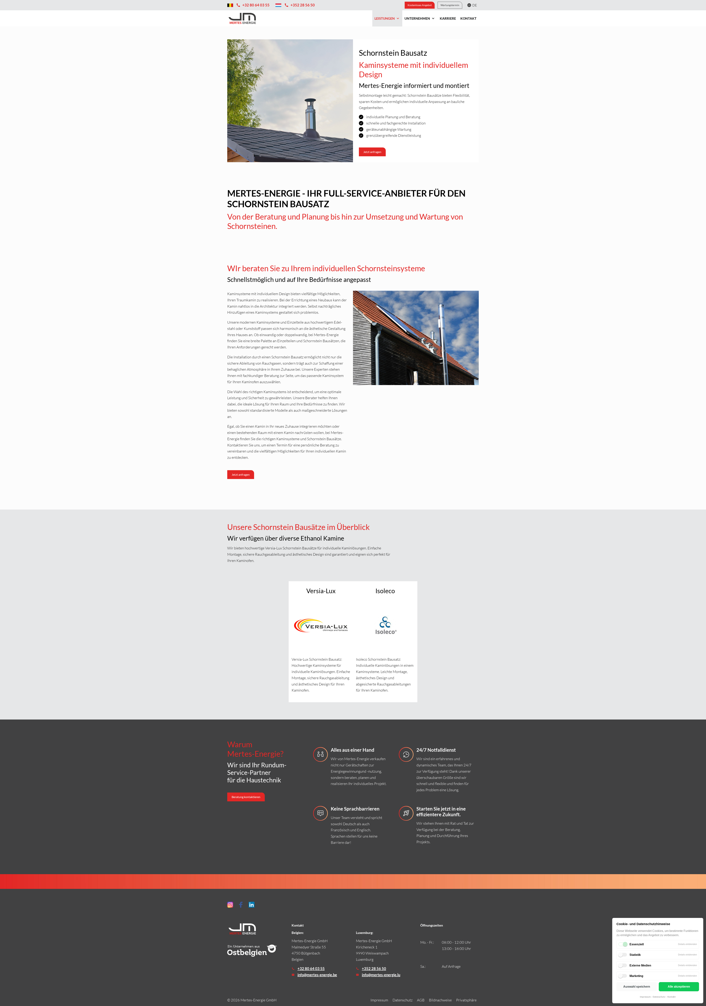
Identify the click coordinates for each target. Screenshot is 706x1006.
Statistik (635, 954)
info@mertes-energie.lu (381, 975)
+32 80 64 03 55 (311, 968)
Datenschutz (659, 996)
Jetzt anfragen (241, 474)
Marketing (636, 975)
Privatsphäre (466, 1000)
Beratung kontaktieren (246, 797)
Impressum (645, 996)
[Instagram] (230, 905)
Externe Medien (640, 965)
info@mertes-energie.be (317, 975)
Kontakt (671, 996)
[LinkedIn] (251, 905)
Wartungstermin (450, 5)
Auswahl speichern (636, 986)
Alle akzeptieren (679, 986)
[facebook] (241, 905)
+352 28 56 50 (374, 968)
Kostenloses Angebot (420, 5)
